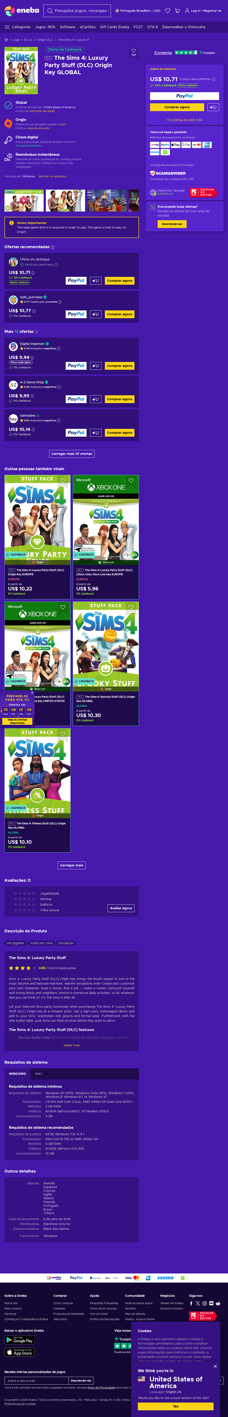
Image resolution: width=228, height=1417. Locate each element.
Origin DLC (45, 40)
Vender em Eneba (171, 1303)
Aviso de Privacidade (101, 1387)
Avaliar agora (121, 908)
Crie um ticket (99, 1314)
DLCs (28, 40)
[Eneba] (21, 10)
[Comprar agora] (184, 96)
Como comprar (63, 1303)
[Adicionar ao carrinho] (213, 107)
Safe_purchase (31, 297)
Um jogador (15, 943)
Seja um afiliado (135, 1314)
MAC (39, 1073)
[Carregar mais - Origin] (8, 122)
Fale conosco (13, 1308)
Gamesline (27, 415)
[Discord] (211, 1303)
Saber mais (71, 1045)
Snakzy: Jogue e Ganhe (140, 1319)
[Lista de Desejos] (168, 10)
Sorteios (130, 1308)
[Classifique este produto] (24, 968)
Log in (195, 10)
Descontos (60, 1319)
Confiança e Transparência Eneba (26, 1319)
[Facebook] (191, 1303)
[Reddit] (218, 1303)
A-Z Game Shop (32, 382)
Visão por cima (41, 943)
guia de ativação (38, 128)
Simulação (66, 943)
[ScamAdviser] (168, 173)
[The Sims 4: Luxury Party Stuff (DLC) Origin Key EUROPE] (37, 514)
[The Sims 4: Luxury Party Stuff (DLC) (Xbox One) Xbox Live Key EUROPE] (106, 514)
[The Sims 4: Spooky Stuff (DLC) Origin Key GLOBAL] (106, 641)
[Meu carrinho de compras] (177, 10)
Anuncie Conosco (171, 1308)
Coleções (59, 1308)
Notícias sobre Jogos (139, 1303)
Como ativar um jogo (103, 1308)
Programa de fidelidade (68, 1314)
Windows (50, 1236)
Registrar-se (212, 10)
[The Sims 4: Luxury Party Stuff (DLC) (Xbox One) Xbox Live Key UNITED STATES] (37, 641)
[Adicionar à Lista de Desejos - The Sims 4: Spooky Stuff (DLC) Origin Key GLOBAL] (131, 609)
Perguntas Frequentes (104, 1303)
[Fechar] (215, 1366)
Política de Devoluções (105, 1319)
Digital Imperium (32, 344)
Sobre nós (11, 1303)
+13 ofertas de (184, 120)
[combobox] (77, 11)
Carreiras (10, 1314)
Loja (16, 40)
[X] (198, 1303)
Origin (62, 124)
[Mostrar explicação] (60, 302)
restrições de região (42, 111)
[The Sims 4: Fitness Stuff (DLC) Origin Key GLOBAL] (37, 767)
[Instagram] (204, 1303)
